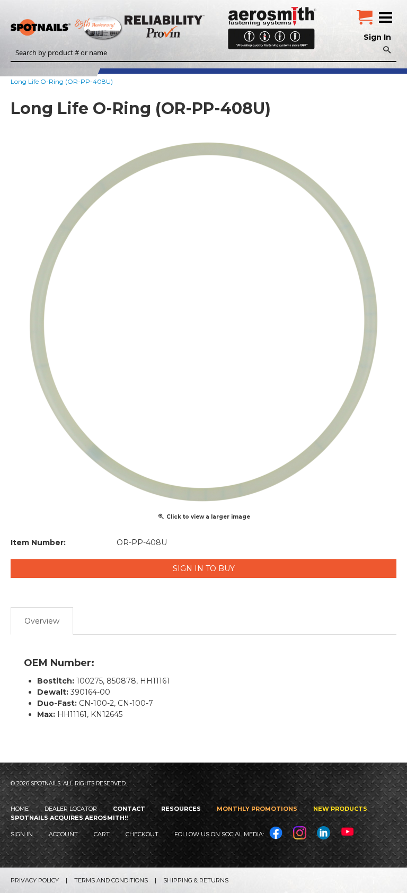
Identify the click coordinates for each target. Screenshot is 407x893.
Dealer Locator (71, 808)
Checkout (142, 834)
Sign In (377, 37)
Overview (41, 621)
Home (20, 808)
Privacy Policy (35, 880)
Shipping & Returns (195, 880)
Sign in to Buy (204, 568)
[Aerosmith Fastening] (272, 24)
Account (63, 834)
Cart (102, 834)
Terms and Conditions (111, 880)
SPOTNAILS (79, 28)
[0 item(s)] (365, 13)
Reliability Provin (166, 26)
